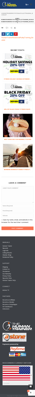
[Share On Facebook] (3, 34)
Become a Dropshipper (10, 304)
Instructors (6, 309)
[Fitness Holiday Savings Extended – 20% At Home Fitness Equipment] (17, 65)
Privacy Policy (7, 276)
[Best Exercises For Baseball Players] (17, 125)
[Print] (16, 28)
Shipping (5, 267)
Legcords (5, 250)
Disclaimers (6, 271)
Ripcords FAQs (7, 278)
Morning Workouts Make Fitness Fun (18, 169)
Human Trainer (7, 246)
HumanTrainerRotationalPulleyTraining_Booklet (17, 20)
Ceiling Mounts (7, 253)
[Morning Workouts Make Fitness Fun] (17, 155)
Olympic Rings (7, 255)
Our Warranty (7, 274)
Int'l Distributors (8, 307)
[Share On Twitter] (8, 34)
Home (17, 18)
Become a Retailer (8, 302)
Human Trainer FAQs (9, 280)
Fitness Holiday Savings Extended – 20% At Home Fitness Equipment (18, 79)
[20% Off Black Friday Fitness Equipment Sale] (17, 95)
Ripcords (5, 248)
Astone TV (6, 290)
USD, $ (6, 381)
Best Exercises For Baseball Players (17, 139)
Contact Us (6, 269)
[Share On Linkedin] (12, 34)
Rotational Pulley (8, 257)
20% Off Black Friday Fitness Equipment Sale (18, 109)
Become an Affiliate (9, 300)
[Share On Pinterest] (16, 34)
